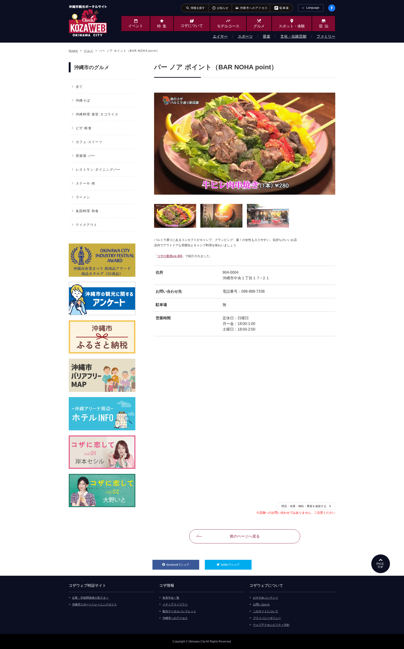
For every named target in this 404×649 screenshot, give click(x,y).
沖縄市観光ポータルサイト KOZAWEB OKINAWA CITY (88, 20)
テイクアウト (86, 225)
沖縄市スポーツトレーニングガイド (94, 604)
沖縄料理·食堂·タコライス (97, 114)
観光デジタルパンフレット (179, 611)
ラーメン (83, 197)
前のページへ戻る (245, 536)
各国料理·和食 (87, 211)
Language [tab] (312, 7)
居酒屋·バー (85, 156)
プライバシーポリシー (267, 618)
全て (79, 86)
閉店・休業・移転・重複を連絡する (303, 506)
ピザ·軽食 (84, 128)
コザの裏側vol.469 (169, 256)
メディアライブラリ (175, 604)
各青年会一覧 (170, 597)
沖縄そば (83, 100)
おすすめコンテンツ (265, 597)
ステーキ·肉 (85, 183)
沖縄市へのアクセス (175, 618)
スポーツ (245, 36)
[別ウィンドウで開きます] (102, 260)
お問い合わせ (261, 604)
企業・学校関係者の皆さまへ (90, 597)
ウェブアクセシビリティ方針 (271, 625)
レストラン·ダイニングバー (98, 169)
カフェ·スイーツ (89, 142)
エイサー (220, 36)
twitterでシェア (236, 564)
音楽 (266, 36)
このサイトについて (265, 611)
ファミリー (326, 36)
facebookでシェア (182, 564)
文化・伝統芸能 (293, 36)
